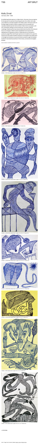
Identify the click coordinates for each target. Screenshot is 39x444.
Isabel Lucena (18, 442)
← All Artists (4, 430)
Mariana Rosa (23, 442)
